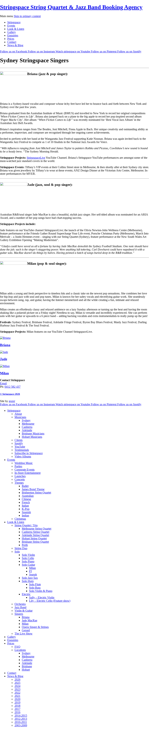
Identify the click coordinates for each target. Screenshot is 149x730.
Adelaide (27, 430)
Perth (25, 545)
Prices (10, 38)
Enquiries (12, 35)
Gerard (26, 630)
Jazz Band (20, 607)
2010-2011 (21, 722)
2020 (17, 699)
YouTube (20, 446)
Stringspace (14, 22)
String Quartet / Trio (26, 525)
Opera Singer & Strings (35, 627)
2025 (17, 682)
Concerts (20, 479)
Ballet (25, 486)
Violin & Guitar (24, 610)
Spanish (26, 512)
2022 (17, 692)
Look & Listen (15, 28)
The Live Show (24, 633)
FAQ (17, 646)
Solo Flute (35, 584)
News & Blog (15, 45)
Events (11, 25)
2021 (17, 695)
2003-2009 (21, 725)
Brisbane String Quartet (35, 541)
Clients (19, 440)
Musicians (20, 417)
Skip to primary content (27, 16)
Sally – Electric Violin (41, 597)
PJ (30, 571)
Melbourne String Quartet (36, 528)
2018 (17, 705)
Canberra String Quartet (35, 531)
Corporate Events (25, 469)
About (18, 413)
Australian (28, 495)
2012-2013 (21, 718)
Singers (19, 613)
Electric (26, 594)
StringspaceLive (36, 157)
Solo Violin (28, 554)
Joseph (33, 574)
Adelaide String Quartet (35, 535)
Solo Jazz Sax (30, 577)
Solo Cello (28, 558)
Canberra (27, 426)
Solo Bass (35, 587)
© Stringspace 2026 (10, 394)
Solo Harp (28, 581)
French (26, 502)
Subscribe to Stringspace (29, 453)
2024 (17, 686)
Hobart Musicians (32, 436)
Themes (19, 482)
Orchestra (20, 604)
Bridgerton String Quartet (36, 492)
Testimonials (22, 449)
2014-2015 (21, 715)
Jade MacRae (29, 620)
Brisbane (27, 666)
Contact (11, 42)
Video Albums (23, 456)
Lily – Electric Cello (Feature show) (49, 600)
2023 (17, 689)
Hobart (26, 669)
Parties (18, 466)
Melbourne (28, 423)
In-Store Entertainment (28, 472)
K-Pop (25, 508)
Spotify (19, 443)
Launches (20, 476)
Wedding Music (24, 463)
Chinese (26, 499)
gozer (12, 401)
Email (3, 383)
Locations (20, 649)
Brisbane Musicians (33, 433)
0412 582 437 (13, 386)
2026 (17, 679)
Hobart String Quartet (34, 538)
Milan (32, 567)
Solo (17, 551)
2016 (17, 712)
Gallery (11, 32)
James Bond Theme (33, 489)
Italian (25, 505)
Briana (25, 617)
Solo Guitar (28, 564)
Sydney (26, 420)
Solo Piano (28, 561)
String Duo (21, 548)
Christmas (20, 518)
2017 (17, 709)
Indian (25, 515)
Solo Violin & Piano (40, 590)
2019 (17, 702)
